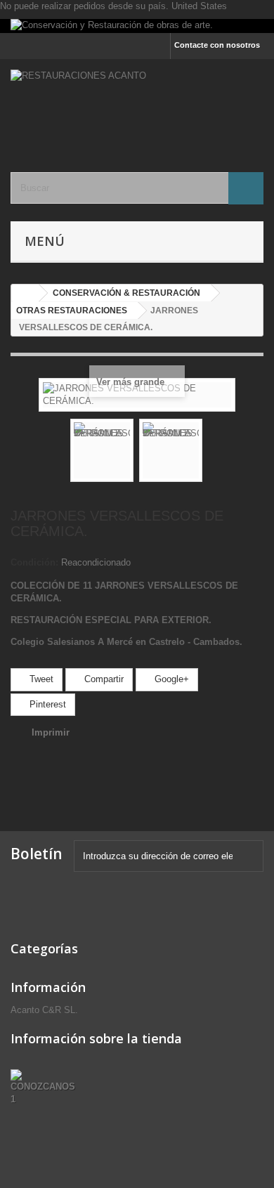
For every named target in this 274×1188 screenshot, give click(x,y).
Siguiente (215, 452)
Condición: (34, 562)
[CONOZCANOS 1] (46, 1087)
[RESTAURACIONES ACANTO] (137, 103)
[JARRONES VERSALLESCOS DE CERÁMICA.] (102, 450)
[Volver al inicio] (25, 293)
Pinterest (46, 704)
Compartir (102, 679)
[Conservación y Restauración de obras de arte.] (137, 26)
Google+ (170, 679)
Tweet (40, 679)
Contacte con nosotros (217, 45)
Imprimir (51, 732)
